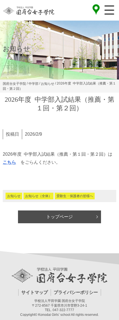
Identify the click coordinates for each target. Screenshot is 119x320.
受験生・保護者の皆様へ (74, 196)
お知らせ (13, 196)
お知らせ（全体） (38, 196)
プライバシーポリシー (76, 292)
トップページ (59, 216)
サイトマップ (34, 292)
